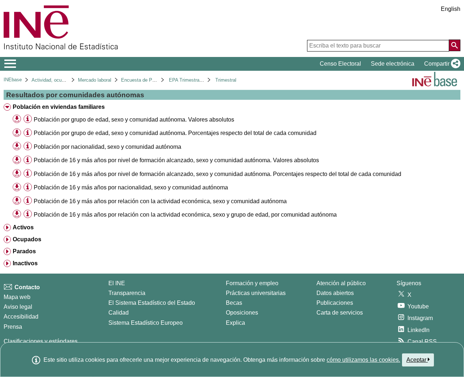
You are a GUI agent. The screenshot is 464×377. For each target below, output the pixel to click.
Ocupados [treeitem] (27, 239)
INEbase (13, 79)
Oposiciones (242, 313)
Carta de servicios (339, 313)
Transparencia (126, 293)
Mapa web (17, 297)
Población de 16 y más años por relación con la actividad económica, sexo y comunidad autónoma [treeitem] (160, 201)
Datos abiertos (335, 293)
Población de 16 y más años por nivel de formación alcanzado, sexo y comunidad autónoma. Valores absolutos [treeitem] (176, 160)
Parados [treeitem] (24, 251)
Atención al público (341, 283)
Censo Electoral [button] (340, 64)
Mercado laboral (94, 80)
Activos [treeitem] (23, 227)
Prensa (13, 327)
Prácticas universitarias (256, 293)
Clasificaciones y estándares (41, 341)
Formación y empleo (252, 283)
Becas (234, 303)
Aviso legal (18, 307)
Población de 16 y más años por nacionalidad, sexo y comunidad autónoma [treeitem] (131, 187)
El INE (116, 283)
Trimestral (225, 80)
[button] (440, 63)
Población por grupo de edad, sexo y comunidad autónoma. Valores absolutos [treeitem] (134, 119)
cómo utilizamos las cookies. (363, 360)
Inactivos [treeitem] (25, 263)
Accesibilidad (21, 317)
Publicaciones (334, 303)
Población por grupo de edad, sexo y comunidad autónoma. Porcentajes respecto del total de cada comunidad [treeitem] (175, 133)
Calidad (118, 313)
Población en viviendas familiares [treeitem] (59, 107)
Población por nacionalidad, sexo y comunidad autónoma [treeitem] (107, 147)
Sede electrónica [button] (392, 64)
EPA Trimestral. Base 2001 (197, 80)
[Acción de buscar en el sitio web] (454, 45)
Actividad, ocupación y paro (61, 80)
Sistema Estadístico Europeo (145, 323)
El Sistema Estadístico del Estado (151, 303)
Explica (235, 323)
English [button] (450, 9)
